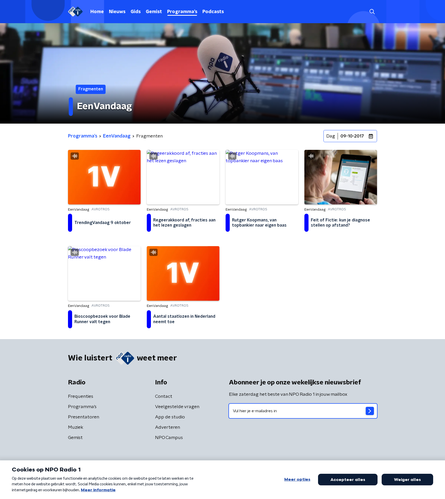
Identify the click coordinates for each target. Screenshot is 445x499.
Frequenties (80, 396)
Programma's (182, 12)
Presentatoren (83, 417)
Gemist (154, 12)
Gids (136, 12)
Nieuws (117, 12)
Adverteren (167, 427)
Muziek (75, 427)
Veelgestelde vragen (177, 407)
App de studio (170, 417)
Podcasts (213, 12)
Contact (163, 396)
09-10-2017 (352, 136)
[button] (372, 11)
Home (97, 12)
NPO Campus (169, 437)
